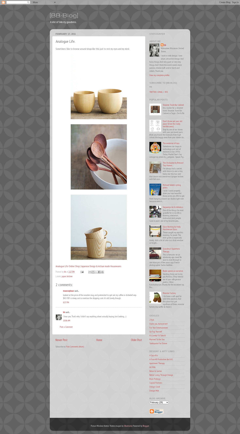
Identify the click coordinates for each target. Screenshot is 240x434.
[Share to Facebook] (99, 272)
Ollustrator (128, 425)
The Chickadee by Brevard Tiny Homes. (173, 164)
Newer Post (62, 340)
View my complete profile (159, 75)
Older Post (136, 340)
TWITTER (152, 92)
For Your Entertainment (158, 327)
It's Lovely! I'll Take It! (157, 335)
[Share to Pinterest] (102, 272)
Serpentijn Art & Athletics (173, 207)
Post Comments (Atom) (75, 346)
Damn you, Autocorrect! (158, 323)
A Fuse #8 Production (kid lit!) (161, 359)
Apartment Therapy (157, 363)
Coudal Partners (155, 382)
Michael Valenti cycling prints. (172, 186)
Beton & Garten (155, 371)
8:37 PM (66, 302)
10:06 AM (66, 320)
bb (64, 312)
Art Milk (152, 367)
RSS (166, 92)
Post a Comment (66, 326)
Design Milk (154, 390)
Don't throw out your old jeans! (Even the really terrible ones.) (172, 124)
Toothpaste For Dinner (158, 343)
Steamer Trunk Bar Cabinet (173, 104)
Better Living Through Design (161, 374)
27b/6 (151, 319)
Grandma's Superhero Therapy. (171, 250)
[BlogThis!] (93, 272)
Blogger (146, 425)
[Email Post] (82, 271)
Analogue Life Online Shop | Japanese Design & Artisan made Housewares (88, 266)
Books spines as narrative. (173, 270)
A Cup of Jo (153, 355)
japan (64, 276)
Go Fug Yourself (155, 331)
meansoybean (68, 290)
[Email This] (90, 272)
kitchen (69, 276)
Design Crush (154, 386)
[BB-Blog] (64, 15)
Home (99, 340)
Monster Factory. (169, 293)
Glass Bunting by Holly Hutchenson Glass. (172, 228)
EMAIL (160, 92)
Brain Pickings (154, 378)
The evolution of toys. (171, 143)
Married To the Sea (157, 339)
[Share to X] (96, 272)
